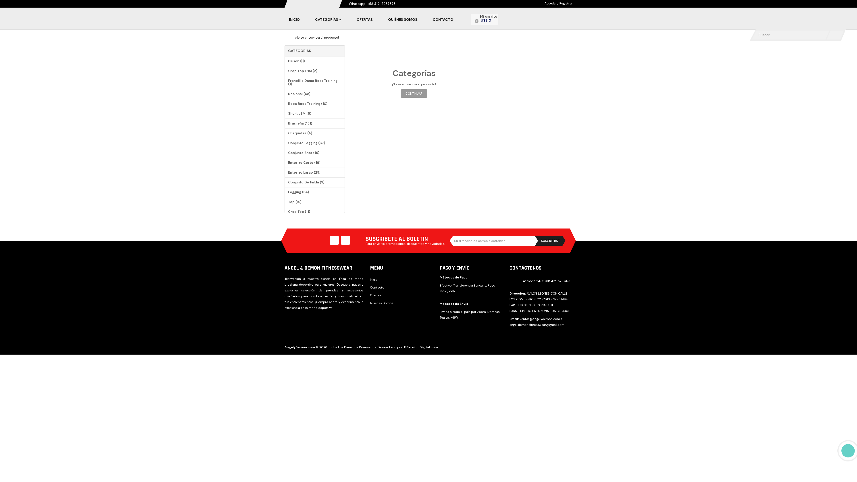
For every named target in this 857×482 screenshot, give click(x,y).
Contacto (377, 287)
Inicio (374, 280)
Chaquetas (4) (300, 133)
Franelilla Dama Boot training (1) (312, 82)
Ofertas (375, 295)
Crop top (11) (299, 212)
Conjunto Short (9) (303, 153)
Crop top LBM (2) (302, 71)
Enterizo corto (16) (304, 162)
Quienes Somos (381, 303)
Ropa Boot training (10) (307, 104)
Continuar (414, 93)
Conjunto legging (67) (306, 143)
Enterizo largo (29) (304, 172)
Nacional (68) (299, 94)
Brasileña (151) (300, 123)
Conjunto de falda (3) (306, 182)
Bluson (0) (296, 61)
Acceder (551, 3)
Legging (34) (298, 192)
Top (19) (295, 202)
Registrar (566, 3)
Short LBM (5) (299, 113)
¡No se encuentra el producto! (317, 37)
